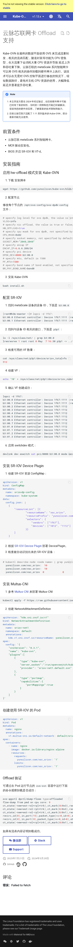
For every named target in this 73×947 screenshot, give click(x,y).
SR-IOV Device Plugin (28, 546)
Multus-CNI (22, 591)
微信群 (16, 840)
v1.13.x (36, 16)
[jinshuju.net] (5, 941)
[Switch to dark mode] (51, 16)
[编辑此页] (68, 33)
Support (17, 849)
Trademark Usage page (30, 928)
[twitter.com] (18, 941)
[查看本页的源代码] (62, 33)
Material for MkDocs (24, 934)
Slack (41, 840)
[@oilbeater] (18, 864)
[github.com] (24, 941)
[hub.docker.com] (30, 941)
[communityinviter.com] (11, 941)
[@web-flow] (24, 864)
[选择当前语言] (59, 16)
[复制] (69, 189)
